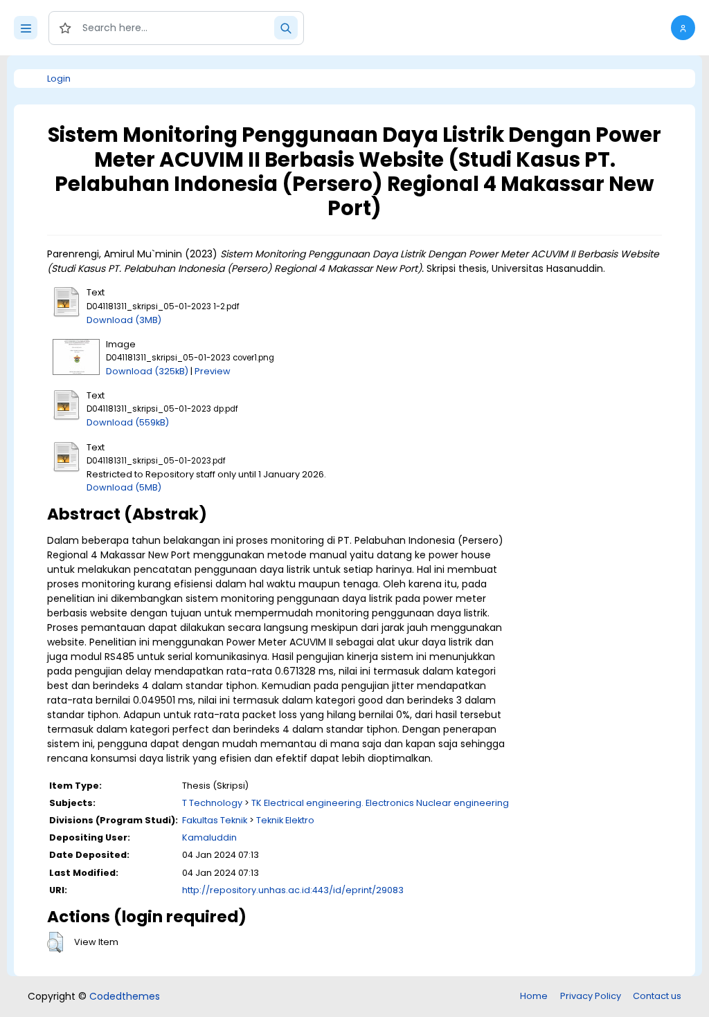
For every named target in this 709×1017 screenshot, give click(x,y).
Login (59, 78)
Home (534, 996)
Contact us (657, 996)
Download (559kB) (128, 422)
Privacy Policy (590, 996)
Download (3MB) (124, 320)
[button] (683, 27)
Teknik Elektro (285, 820)
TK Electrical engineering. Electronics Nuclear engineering (380, 803)
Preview (213, 371)
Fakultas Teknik (214, 820)
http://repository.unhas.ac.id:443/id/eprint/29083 (293, 890)
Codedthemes (124, 996)
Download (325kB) (147, 371)
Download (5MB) (124, 487)
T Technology (212, 803)
